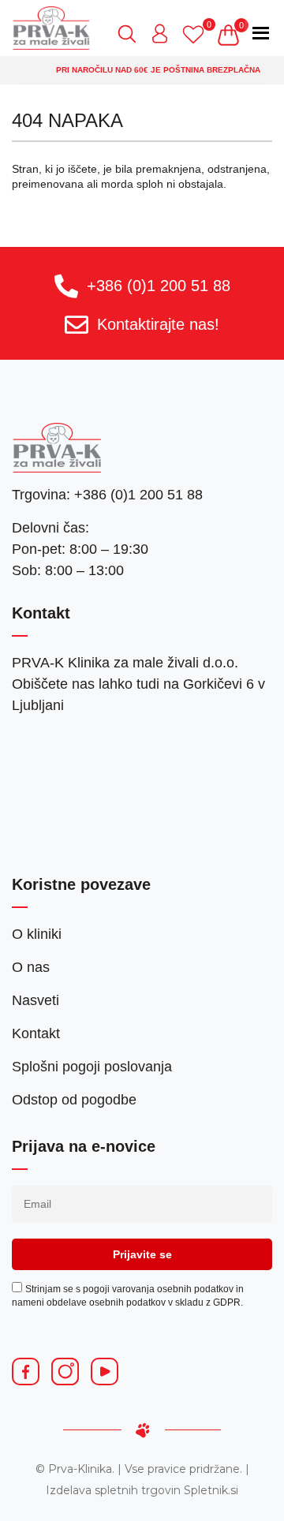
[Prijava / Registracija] (164, 34)
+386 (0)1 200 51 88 (158, 285)
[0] (198, 34)
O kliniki (37, 934)
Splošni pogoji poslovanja (92, 1066)
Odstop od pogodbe (74, 1100)
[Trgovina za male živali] (51, 28)
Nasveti (35, 1000)
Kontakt (36, 1033)
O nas (31, 967)
